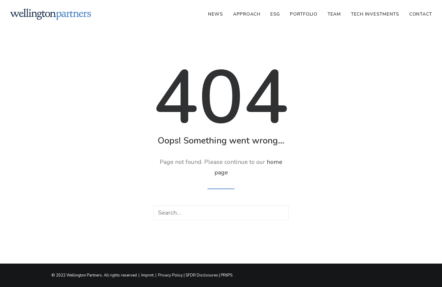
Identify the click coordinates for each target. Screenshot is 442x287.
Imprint (147, 275)
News (215, 14)
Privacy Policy (170, 275)
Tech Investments (375, 14)
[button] (278, 213)
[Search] (221, 212)
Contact (420, 14)
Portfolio (304, 14)
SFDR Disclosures (202, 275)
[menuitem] (217, 14)
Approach (246, 14)
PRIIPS (226, 275)
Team (334, 14)
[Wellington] (50, 14)
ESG (275, 14)
